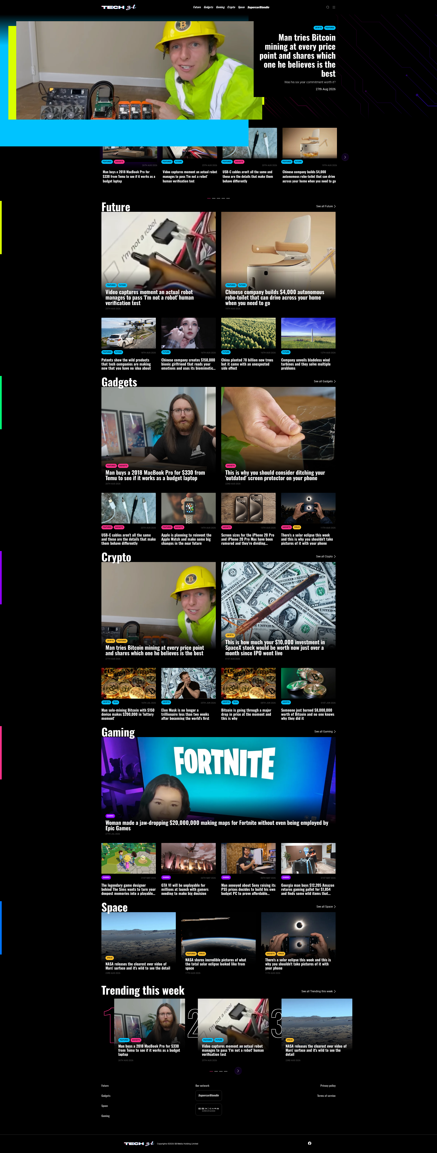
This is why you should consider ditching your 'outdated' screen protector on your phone (275, 475)
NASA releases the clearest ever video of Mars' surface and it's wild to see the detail (137, 966)
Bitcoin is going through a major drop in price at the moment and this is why (246, 714)
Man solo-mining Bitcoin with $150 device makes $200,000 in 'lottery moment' (127, 714)
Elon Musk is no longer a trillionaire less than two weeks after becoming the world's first (185, 714)
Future (197, 7)
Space (241, 7)
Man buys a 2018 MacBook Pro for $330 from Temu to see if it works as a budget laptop (129, 176)
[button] (211, 1071)
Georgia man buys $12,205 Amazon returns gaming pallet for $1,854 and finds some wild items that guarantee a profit (307, 889)
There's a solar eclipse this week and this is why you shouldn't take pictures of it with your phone (307, 539)
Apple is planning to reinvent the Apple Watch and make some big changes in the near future (186, 539)
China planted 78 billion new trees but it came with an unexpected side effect (247, 364)
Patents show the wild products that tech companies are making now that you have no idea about (126, 364)
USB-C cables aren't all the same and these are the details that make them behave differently (248, 176)
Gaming (220, 7)
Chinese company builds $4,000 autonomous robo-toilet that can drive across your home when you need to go (309, 176)
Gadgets (208, 7)
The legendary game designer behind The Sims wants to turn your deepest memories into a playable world (128, 889)
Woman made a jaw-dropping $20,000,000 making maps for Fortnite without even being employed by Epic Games (216, 825)
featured (330, 28)
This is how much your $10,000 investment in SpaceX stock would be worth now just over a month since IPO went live (275, 647)
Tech (115, 702)
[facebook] (309, 1143)
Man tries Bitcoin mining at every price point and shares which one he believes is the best (297, 55)
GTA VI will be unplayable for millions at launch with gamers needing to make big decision (184, 889)
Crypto (231, 7)
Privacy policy (328, 1085)
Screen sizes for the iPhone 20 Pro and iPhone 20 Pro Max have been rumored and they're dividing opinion (247, 539)
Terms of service (326, 1096)
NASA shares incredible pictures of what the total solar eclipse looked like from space (215, 964)
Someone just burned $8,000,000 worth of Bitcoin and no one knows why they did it (307, 714)
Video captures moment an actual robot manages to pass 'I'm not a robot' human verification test (190, 176)
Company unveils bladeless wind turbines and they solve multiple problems (305, 364)
